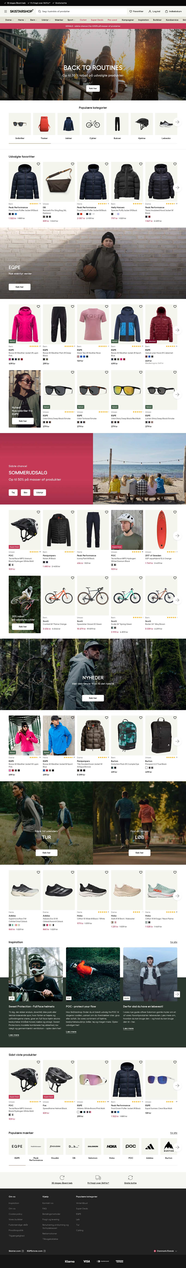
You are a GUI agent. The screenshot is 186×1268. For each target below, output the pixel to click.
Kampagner (128, 20)
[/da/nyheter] (93, 674)
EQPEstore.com (34, 1251)
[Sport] (75, 20)
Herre (21, 20)
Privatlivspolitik (16, 1230)
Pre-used (112, 20)
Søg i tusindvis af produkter (56, 11)
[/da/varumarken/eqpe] (93, 263)
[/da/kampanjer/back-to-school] (93, 64)
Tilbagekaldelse (50, 1239)
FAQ (44, 1209)
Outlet (83, 20)
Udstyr (45, 20)
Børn (32, 20)
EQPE (78, 1214)
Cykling (79, 1230)
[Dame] (13, 20)
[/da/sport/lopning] (139, 823)
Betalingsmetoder (51, 1214)
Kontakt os (47, 1203)
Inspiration (143, 20)
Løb (78, 1219)
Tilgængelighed (16, 1236)
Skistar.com (15, 1251)
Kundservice (172, 20)
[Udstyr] (50, 20)
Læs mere (14, 1035)
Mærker (59, 20)
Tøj (13, 492)
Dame (8, 20)
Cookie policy (15, 1214)
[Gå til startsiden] (21, 11)
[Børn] (36, 20)
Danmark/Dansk (165, 1251)
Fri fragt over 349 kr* (40, 3)
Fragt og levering (50, 1219)
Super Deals (97, 20)
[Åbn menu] (5, 11)
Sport (70, 20)
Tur (77, 1225)
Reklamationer (49, 1234)
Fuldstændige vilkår (18, 1225)
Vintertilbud (82, 1203)
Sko (25, 492)
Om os (12, 1209)
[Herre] (25, 20)
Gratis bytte (61, 3)
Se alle (173, 942)
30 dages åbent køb (16, 3)
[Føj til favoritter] (38, 164)
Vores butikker (16, 1219)
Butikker (157, 20)
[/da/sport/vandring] (46, 823)
